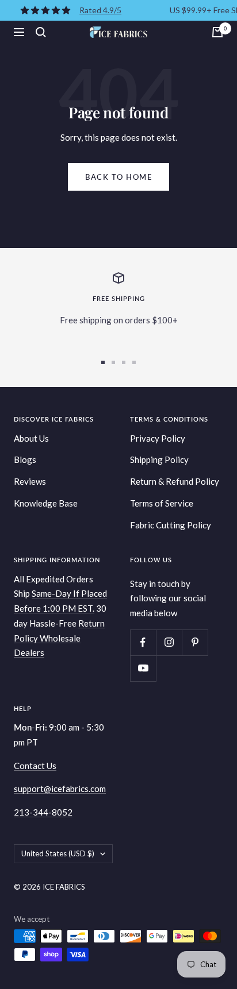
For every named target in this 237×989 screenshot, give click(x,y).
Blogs (25, 459)
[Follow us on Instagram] (169, 642)
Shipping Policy (159, 459)
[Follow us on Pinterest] (195, 642)
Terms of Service (161, 503)
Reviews (30, 481)
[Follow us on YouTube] (143, 668)
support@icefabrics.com (60, 788)
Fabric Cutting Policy (170, 525)
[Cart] (217, 32)
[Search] (41, 32)
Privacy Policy (157, 438)
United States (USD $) (57, 853)
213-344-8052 (43, 812)
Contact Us (35, 765)
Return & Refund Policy (174, 481)
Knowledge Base (46, 503)
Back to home (118, 176)
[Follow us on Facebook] (143, 642)
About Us (31, 438)
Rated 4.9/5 (100, 10)
